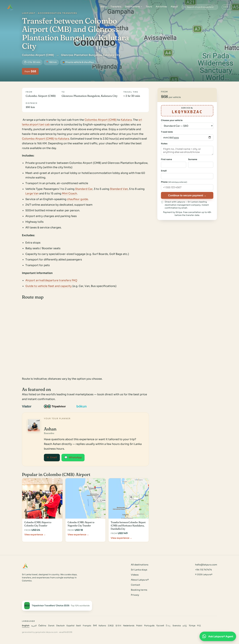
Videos (135, 574)
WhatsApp (73, 457)
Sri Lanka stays (139, 569)
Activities (161, 6)
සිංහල (168, 625)
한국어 (118, 625)
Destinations (133, 6)
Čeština (42, 625)
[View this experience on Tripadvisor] (58, 406)
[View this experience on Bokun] (83, 406)
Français (87, 625)
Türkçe (192, 625)
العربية (34, 625)
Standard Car (84, 189)
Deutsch (60, 625)
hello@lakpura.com (206, 564)
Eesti (78, 625)
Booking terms (139, 590)
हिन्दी (95, 625)
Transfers (116, 6)
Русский (160, 625)
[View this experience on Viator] (30, 406)
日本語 (111, 625)
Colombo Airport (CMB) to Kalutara (45, 138)
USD (227, 7)
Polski (139, 625)
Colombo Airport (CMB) (101, 120)
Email (52, 457)
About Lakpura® (140, 579)
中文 (199, 625)
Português (149, 625)
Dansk (51, 625)
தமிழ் (185, 625)
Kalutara (126, 120)
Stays (103, 6)
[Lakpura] (10, 7)
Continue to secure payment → (187, 195)
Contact (135, 584)
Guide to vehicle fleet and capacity (48, 286)
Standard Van (119, 189)
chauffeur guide (77, 199)
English (25, 625)
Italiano (102, 625)
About (174, 6)
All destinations (139, 564)
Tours (149, 6)
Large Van (32, 193)
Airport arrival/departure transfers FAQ (51, 280)
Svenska (177, 625)
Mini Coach (69, 193)
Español (70, 625)
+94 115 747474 (203, 569)
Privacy (135, 595)
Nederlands (128, 625)
